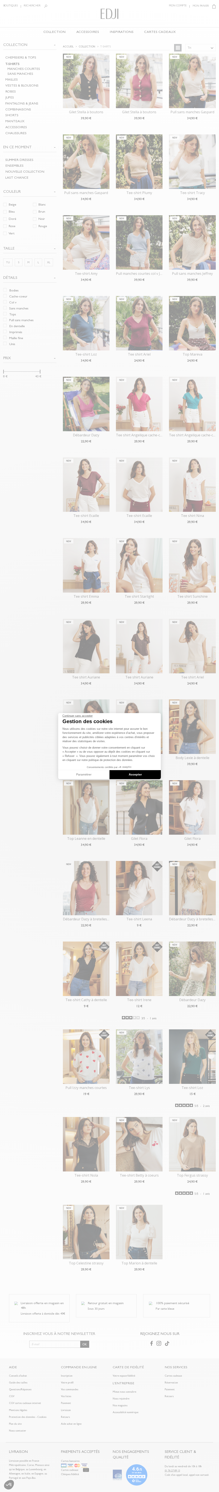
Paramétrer (84, 774)
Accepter (135, 774)
